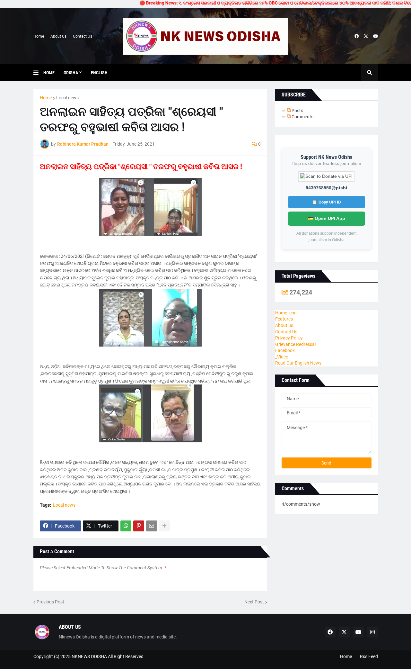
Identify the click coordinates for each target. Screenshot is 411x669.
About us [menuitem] (284, 325)
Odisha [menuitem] (71, 72)
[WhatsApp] (125, 525)
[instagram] (372, 632)
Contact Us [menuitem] (286, 331)
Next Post (254, 601)
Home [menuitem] (49, 72)
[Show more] (164, 525)
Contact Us (82, 36)
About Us (58, 36)
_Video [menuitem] (281, 356)
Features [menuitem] (284, 318)
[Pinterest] (138, 525)
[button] (38, 72)
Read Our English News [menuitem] (298, 363)
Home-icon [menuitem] (286, 312)
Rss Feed (369, 656)
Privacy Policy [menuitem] (289, 337)
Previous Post (50, 601)
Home (38, 36)
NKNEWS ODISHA (89, 656)
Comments (302, 116)
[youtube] (375, 36)
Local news (67, 97)
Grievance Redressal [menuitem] (295, 344)
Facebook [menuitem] (285, 350)
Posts (297, 110)
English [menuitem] (99, 72)
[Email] (151, 525)
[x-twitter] (366, 36)
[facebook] (356, 36)
